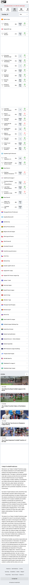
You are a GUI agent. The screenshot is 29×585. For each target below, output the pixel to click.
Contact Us (21, 574)
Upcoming (7, 571)
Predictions (8, 568)
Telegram (22, 571)
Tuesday (14, 9)
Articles (17, 571)
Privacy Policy (8, 574)
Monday (7, 9)
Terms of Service (15, 574)
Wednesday (21, 9)
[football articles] (26, 374)
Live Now (21, 568)
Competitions (12, 571)
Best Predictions (15, 568)
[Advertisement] (14, 45)
